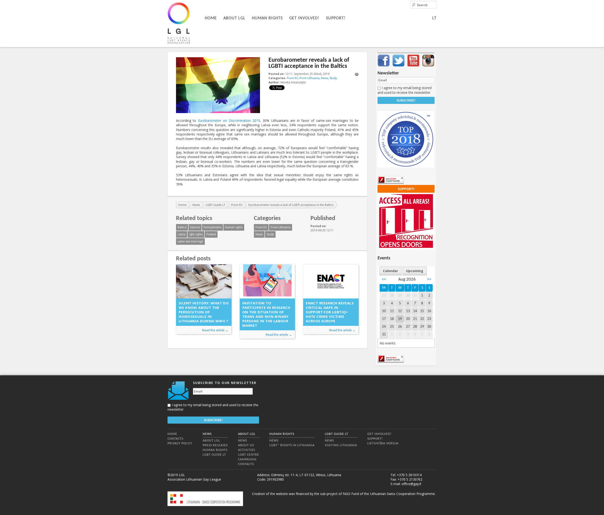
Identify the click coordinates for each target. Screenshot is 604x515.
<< (384, 279)
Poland (211, 234)
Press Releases (215, 445)
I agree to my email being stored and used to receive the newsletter (405, 90)
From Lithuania (309, 78)
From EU (292, 78)
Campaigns (247, 459)
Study (333, 78)
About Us (246, 445)
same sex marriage (190, 241)
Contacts (175, 439)
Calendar (390, 271)
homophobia (212, 227)
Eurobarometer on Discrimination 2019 (229, 120)
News (324, 78)
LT (434, 18)
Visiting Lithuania (341, 445)
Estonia (195, 227)
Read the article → (215, 330)
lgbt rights (196, 234)
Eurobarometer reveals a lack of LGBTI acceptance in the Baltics (290, 205)
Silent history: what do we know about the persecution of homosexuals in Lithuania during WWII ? (204, 312)
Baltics (182, 227)
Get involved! (304, 18)
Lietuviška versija (382, 443)
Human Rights (267, 18)
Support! (336, 18)
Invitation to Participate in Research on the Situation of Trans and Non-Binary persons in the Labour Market (266, 314)
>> (429, 279)
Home (211, 18)
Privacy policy (180, 443)
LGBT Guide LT (215, 205)
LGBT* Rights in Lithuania (292, 445)
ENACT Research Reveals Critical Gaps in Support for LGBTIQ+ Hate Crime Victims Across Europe (330, 312)
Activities (246, 450)
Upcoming (414, 271)
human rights (234, 227)
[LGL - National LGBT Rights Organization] (179, 23)
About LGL (234, 18)
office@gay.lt (411, 484)
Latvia (181, 234)
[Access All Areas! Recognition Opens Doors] (406, 248)
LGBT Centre (248, 455)
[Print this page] (357, 74)
